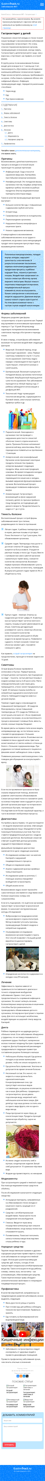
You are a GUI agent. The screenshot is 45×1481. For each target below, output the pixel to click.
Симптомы (6, 121)
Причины (6, 109)
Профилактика (8, 143)
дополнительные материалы (27, 150)
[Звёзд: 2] (14, 1370)
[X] (27, 1376)
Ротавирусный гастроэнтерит (12, 1405)
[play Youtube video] (22, 1334)
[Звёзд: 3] (16, 1370)
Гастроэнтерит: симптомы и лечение (29, 1394)
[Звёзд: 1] (13, 1370)
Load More (22, 1455)
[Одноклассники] (21, 1376)
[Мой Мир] (24, 1376)
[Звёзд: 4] (18, 1370)
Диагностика (7, 126)
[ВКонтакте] (18, 1376)
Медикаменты (12, 136)
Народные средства (14, 139)
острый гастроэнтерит (22, 653)
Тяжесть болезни (9, 117)
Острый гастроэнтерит (12, 1391)
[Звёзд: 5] (20, 1370)
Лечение (6, 130)
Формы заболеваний (10, 113)
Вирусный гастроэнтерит (29, 1405)
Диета (9, 133)
